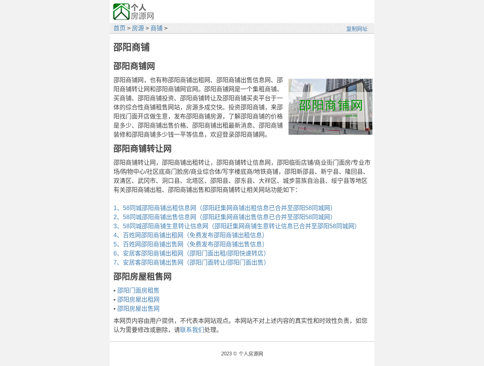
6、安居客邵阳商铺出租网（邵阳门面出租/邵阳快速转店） (191, 253)
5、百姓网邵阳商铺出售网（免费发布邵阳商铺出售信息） (190, 244)
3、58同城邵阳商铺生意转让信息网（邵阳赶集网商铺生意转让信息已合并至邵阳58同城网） (236, 226)
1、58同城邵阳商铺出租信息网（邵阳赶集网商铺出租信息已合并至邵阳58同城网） (224, 208)
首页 (119, 28)
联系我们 (192, 330)
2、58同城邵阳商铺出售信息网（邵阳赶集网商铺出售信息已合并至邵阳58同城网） (224, 217)
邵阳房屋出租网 (138, 299)
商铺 (156, 28)
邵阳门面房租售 (138, 290)
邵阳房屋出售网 (138, 308)
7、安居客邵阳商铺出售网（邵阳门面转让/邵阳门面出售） (191, 262)
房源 (138, 28)
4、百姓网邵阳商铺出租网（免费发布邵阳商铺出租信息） (190, 235)
